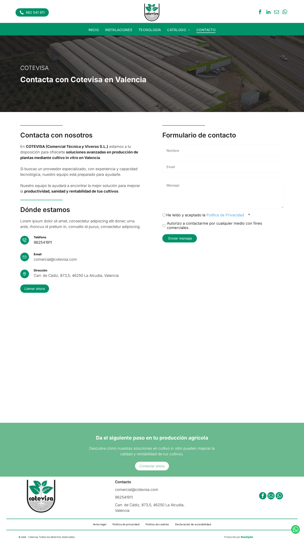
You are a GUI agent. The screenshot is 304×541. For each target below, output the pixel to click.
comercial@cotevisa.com (55, 259)
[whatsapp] (284, 12)
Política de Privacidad (225, 215)
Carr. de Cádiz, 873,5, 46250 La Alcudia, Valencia (76, 275)
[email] (276, 12)
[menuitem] (93, 30)
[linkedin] (268, 12)
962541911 (43, 242)
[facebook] (260, 12)
